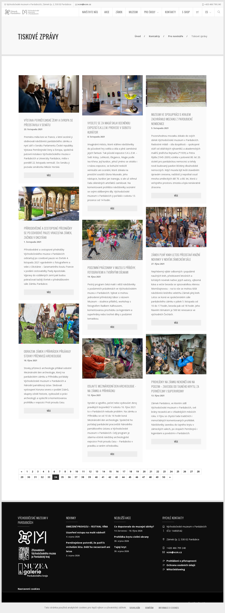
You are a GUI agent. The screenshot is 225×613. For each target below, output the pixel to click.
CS (206, 12)
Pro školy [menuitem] (149, 12)
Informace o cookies (169, 607)
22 (157, 471)
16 (117, 471)
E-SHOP (186, 12)
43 (116, 477)
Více (49, 175)
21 (151, 471)
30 (28, 477)
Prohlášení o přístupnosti (181, 560)
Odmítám (149, 607)
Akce (106, 12)
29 (22, 477)
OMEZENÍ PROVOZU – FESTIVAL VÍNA (87, 526)
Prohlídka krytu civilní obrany (131, 536)
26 (184, 471)
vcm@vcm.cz (84, 4)
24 (171, 471)
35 (62, 477)
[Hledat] (219, 12)
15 (110, 471)
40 (96, 477)
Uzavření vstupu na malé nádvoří (85, 532)
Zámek (119, 12)
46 (136, 477)
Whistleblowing (176, 569)
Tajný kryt (120, 547)
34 (55, 477)
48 (150, 477)
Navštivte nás (90, 12)
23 (164, 471)
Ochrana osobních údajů (181, 565)
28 (198, 471)
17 (124, 471)
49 (157, 477)
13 (97, 471)
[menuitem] (197, 12)
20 (144, 471)
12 (90, 471)
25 (178, 471)
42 (109, 477)
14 (103, 471)
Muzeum (133, 12)
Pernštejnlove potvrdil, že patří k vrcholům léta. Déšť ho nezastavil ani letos (88, 547)
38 (82, 477)
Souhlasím (134, 607)
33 (49, 477)
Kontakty (170, 12)
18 (130, 471)
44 (123, 477)
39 (89, 477)
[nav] (216, 600)
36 (69, 477)
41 (103, 477)
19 (137, 471)
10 (76, 471)
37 (76, 477)
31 (35, 477)
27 (191, 471)
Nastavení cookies (29, 588)
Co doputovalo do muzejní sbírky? (134, 526)
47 (143, 477)
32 (42, 477)
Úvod (138, 36)
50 (163, 477)
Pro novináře (175, 36)
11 (83, 471)
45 (130, 477)
